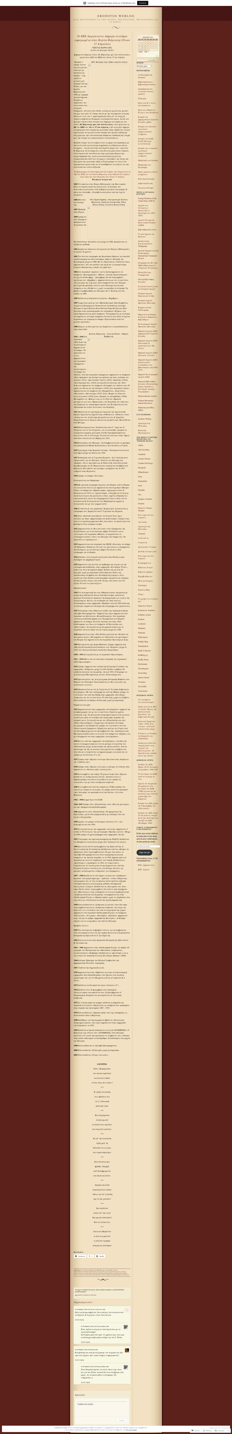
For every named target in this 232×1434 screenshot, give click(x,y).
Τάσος (140, 594)
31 (148, 49)
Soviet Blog (142, 673)
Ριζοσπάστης (108, 1273)
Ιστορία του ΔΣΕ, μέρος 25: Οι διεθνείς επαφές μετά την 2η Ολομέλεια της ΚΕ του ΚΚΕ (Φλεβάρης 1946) (148, 818)
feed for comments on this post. (86, 1295)
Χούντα (76, 1275)
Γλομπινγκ (142, 542)
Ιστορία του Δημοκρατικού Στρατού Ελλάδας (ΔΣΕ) (148, 119)
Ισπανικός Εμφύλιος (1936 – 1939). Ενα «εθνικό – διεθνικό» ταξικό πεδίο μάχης (146, 725)
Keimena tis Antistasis (146, 610)
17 (148, 45)
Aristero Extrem (144, 458)
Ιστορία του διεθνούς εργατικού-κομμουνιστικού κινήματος (147, 130)
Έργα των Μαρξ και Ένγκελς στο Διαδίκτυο (148, 111)
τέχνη (90, 1271)
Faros (140, 485)
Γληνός (102, 1271)
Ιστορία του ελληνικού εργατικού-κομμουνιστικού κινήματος (147, 152)
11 (151, 43)
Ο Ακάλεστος (98, 1309)
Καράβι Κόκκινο (145, 576)
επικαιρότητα (96, 1275)
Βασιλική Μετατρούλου (144, 431)
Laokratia (141, 623)
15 (142, 45)
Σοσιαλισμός (123, 1273)
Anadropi (141, 454)
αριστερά (82, 1275)
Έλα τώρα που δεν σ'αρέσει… (146, 516)
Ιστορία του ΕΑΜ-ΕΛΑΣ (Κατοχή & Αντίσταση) (146, 141)
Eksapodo (142, 467)
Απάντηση (79, 1319)
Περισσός (101, 1273)
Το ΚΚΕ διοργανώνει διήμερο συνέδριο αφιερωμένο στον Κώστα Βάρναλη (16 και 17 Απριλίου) (102, 40)
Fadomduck (142, 481)
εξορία (104, 1275)
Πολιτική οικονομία (146, 179)
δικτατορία (88, 1275)
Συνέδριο (116, 1273)
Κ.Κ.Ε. (119, 1271)
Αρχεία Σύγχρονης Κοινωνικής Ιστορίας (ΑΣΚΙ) (147, 222)
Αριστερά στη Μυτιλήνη (144, 424)
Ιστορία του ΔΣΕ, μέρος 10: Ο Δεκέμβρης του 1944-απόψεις (148, 806)
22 (142, 47)
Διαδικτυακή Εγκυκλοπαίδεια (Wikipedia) (145, 243)
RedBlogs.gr (143, 655)
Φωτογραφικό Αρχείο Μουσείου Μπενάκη (147, 325)
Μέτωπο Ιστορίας (145, 581)
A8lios (140, 445)
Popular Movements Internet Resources (145, 401)
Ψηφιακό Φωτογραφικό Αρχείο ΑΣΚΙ (148, 375)
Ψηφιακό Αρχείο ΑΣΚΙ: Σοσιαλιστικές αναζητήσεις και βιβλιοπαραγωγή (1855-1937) (148, 364)
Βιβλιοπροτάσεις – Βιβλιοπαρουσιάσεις (147, 83)
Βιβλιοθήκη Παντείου (147, 229)
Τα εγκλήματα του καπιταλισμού (146, 700)
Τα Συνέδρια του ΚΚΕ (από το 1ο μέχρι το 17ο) (147, 776)
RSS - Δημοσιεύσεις (146, 865)
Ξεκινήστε (142, 3)
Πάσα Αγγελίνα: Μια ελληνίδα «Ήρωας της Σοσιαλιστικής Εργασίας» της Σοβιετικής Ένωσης (147, 711)
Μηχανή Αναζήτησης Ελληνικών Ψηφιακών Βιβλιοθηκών (147, 317)
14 (139, 45)
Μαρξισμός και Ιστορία (148, 160)
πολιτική (85, 1271)
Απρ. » (146, 52)
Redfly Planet (143, 659)
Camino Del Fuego (145, 463)
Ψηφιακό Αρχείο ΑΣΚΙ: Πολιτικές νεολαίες (148, 353)
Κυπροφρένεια (144, 563)
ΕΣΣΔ (109, 1271)
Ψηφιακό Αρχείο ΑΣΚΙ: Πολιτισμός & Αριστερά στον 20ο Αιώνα (148, 344)
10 (148, 43)
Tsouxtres (141, 682)
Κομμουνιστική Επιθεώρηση (144, 308)
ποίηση (79, 1271)
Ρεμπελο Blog (144, 589)
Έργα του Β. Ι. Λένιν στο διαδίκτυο (147, 104)
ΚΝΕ (81, 1273)
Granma (141, 503)
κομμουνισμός (116, 1275)
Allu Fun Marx (144, 449)
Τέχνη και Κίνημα (87, 1270)
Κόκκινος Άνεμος (145, 567)
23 (145, 47)
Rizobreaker (142, 664)
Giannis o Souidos (145, 499)
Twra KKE (142, 686)
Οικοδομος (142, 585)
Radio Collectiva (144, 650)
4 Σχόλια (115, 1270)
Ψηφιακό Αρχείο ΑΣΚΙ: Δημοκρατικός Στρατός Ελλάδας (148, 333)
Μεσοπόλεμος (93, 1273)
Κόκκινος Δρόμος (145, 572)
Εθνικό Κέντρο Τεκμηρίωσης (144, 273)
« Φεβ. (140, 52)
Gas (139, 494)
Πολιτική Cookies (131, 1430)
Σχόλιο (122, 1420)
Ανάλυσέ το (143, 538)
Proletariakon (143, 646)
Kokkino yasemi (144, 614)
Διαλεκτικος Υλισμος (147, 547)
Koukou (141, 619)
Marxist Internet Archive (147, 396)
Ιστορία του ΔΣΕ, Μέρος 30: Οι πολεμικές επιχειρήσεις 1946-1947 (148, 767)
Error (140, 476)
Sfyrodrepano (143, 668)
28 (139, 49)
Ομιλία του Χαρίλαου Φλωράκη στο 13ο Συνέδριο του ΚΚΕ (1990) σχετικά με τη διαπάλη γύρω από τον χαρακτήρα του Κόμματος (148, 791)
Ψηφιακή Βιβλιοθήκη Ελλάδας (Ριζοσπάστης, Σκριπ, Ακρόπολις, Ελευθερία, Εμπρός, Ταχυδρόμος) (148, 386)
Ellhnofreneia (143, 472)
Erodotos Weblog (116, 16)
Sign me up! (144, 852)
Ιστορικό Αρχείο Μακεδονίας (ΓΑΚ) (146, 294)
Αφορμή (141, 533)
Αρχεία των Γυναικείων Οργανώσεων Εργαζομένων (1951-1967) (147, 210)
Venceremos (143, 691)
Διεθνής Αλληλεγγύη (147, 551)
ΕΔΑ (106, 1271)
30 (145, 49)
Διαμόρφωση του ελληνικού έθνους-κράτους (146, 91)
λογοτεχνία (125, 1275)
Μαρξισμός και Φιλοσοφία (144, 166)
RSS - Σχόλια (143, 869)
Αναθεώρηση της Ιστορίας (145, 76)
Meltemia (141, 628)
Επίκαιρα (142, 98)
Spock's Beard (143, 677)
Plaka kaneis (143, 637)
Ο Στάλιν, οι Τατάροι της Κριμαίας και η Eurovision (147, 736)
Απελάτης (142, 522)
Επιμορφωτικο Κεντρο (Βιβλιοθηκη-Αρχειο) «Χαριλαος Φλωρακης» (148, 265)
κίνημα (108, 1275)
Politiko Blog (143, 641)
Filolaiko (141, 490)
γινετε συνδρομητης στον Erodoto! (147, 828)
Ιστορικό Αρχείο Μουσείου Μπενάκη (146, 301)
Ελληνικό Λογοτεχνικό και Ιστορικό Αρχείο (148, 287)
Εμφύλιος (114, 1271)
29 (142, 49)
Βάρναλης (96, 1271)
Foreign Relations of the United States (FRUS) (147, 199)
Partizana (141, 632)
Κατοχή (85, 1273)
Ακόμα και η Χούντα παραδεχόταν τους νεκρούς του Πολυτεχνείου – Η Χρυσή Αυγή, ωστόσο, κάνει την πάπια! (147, 749)
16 (145, 45)
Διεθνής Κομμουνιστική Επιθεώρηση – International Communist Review (148, 254)
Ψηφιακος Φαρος (145, 605)
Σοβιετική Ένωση (145, 183)
